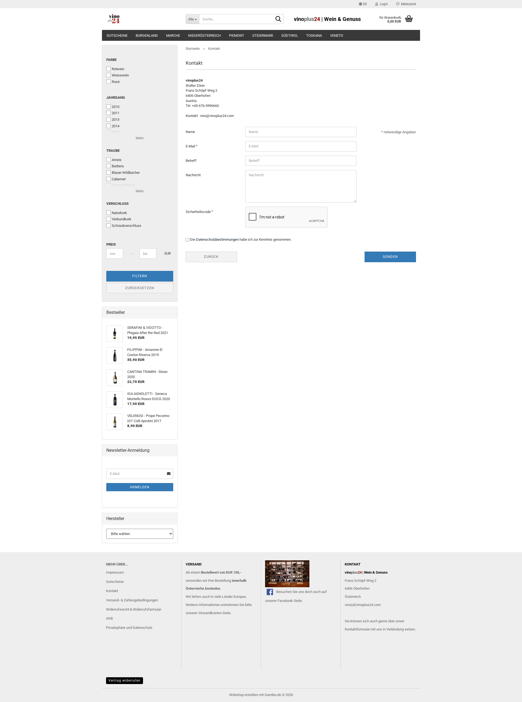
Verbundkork (121, 219)
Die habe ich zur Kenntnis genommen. (240, 239)
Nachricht (193, 175)
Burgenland (147, 35)
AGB (109, 618)
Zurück (211, 257)
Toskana (314, 35)
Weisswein (120, 75)
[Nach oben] (507, 693)
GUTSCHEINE (117, 35)
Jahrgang (115, 97)
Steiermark (262, 35)
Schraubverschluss (126, 226)
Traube (113, 151)
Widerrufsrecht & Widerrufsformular (133, 609)
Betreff (191, 161)
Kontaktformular (357, 629)
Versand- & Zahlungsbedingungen (132, 600)
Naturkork (119, 213)
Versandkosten (210, 613)
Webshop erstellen (243, 695)
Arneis (117, 160)
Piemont (236, 35)
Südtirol (289, 35)
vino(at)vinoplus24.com (363, 605)
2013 (115, 119)
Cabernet (119, 179)
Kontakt (112, 591)
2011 (115, 113)
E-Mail (191, 146)
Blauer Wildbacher (126, 173)
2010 (115, 107)
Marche (173, 35)
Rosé (116, 82)
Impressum (115, 572)
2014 (115, 126)
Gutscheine (115, 582)
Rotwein (118, 69)
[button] (363, 4)
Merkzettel (407, 4)
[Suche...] (278, 19)
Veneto (336, 35)
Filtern (139, 276)
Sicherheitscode (199, 212)
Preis (111, 244)
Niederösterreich (204, 35)
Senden (390, 257)
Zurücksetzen (139, 288)
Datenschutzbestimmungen (217, 239)
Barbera (118, 166)
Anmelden (140, 487)
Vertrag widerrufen (124, 680)
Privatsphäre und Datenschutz (129, 628)
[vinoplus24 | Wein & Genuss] (142, 19)
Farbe (111, 60)
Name (190, 132)
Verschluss (117, 204)
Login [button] (383, 4)
